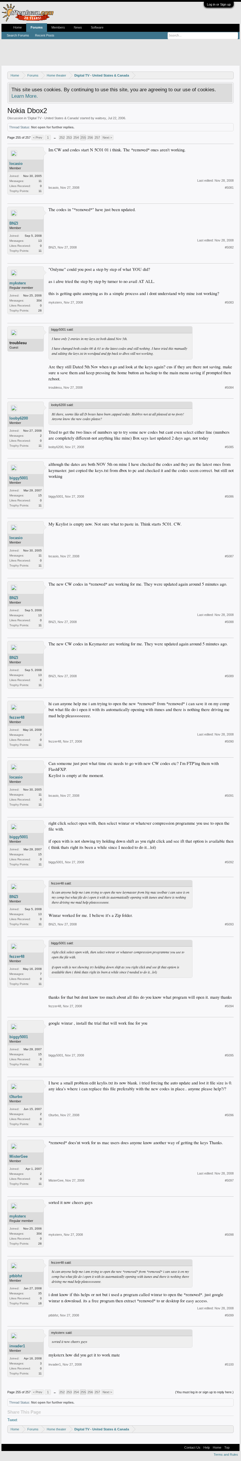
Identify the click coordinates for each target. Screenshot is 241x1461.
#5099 (229, 1315)
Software (97, 27)
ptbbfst (15, 1276)
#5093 (229, 924)
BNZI (13, 223)
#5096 (229, 1115)
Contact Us (192, 1447)
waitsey (100, 118)
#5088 (229, 622)
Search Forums (18, 35)
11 (40, 181)
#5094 (229, 1006)
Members (58, 27)
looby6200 (18, 418)
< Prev (37, 137)
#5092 (229, 862)
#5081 (229, 187)
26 (40, 310)
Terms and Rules (226, 1454)
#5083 (229, 302)
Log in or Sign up (219, 4)
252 (62, 137)
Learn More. (24, 96)
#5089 (229, 676)
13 (40, 240)
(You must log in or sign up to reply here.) (204, 1392)
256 (90, 137)
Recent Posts (44, 35)
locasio (16, 163)
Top (227, 1447)
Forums (37, 27)
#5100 (229, 1364)
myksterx (17, 283)
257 (97, 137)
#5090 (229, 741)
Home (17, 27)
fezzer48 (16, 717)
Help (206, 1447)
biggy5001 (18, 478)
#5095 (229, 1055)
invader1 (17, 1346)
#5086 (229, 496)
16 (40, 1303)
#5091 (229, 795)
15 (40, 495)
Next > (107, 137)
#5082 (229, 247)
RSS (234, 1447)
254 (76, 137)
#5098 (229, 1234)
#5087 (229, 556)
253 (69, 137)
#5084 (229, 387)
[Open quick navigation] (230, 75)
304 (39, 300)
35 (40, 1293)
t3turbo (15, 1096)
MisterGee (18, 1156)
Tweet (12, 1420)
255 (83, 137)
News (78, 27)
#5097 (229, 1180)
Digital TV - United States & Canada (53, 118)
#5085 (229, 447)
